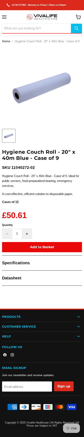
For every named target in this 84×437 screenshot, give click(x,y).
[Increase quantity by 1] (27, 234)
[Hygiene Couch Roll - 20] (8, 135)
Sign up (63, 386)
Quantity (7, 224)
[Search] (76, 28)
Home (6, 41)
